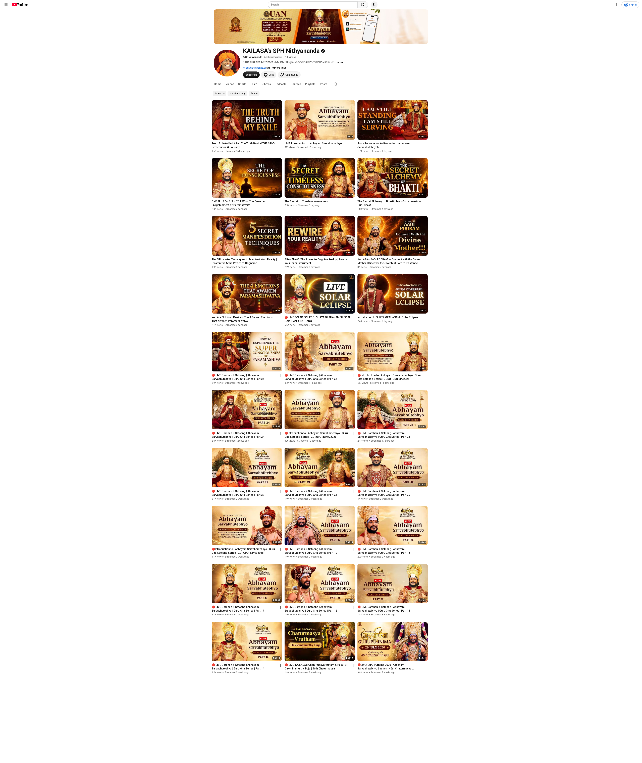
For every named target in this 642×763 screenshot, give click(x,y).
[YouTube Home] (19, 4)
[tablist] (321, 84)
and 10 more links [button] (276, 67)
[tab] (218, 84)
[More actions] (280, 144)
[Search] (362, 4)
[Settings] (617, 5)
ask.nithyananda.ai (255, 67)
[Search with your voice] (374, 4)
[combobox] (314, 5)
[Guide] (6, 5)
